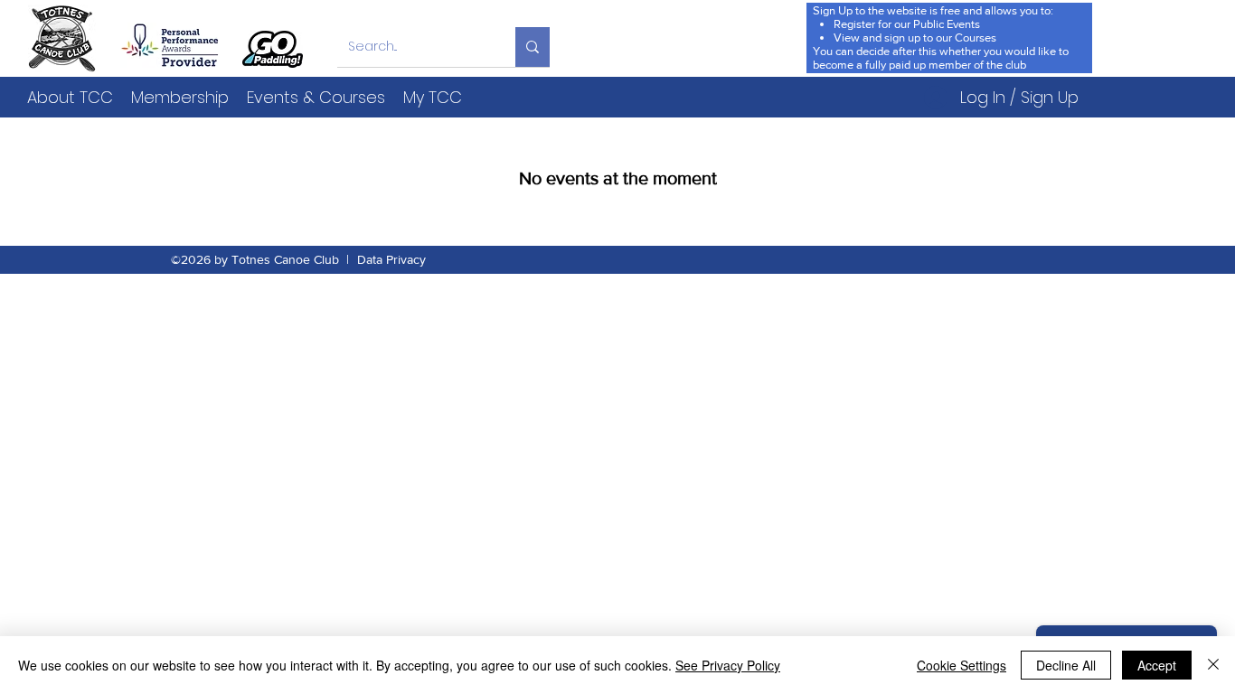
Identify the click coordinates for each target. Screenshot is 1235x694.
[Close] (1213, 665)
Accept (1156, 665)
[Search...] (532, 47)
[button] (70, 97)
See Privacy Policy (727, 665)
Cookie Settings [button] (961, 665)
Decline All (1066, 665)
